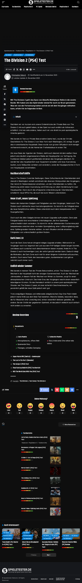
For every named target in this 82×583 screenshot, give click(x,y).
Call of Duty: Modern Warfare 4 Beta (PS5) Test (34, 438)
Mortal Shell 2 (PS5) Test (29, 468)
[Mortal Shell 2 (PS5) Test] (55, 471)
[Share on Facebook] (13, 69)
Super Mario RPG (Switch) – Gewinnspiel (26, 356)
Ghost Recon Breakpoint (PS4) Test (30, 543)
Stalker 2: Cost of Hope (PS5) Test (32, 458)
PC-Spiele (55, 535)
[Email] (27, 69)
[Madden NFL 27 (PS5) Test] (55, 491)
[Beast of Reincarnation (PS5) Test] (55, 501)
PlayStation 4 (18, 55)
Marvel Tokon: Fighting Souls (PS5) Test (34, 508)
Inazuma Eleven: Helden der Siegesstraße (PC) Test (50, 544)
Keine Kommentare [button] (70, 424)
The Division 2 (24, 381)
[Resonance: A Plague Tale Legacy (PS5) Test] (55, 450)
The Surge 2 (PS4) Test (21, 364)
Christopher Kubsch (19, 75)
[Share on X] (17, 69)
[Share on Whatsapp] (23, 69)
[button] (4, 2)
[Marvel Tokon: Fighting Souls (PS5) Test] (55, 512)
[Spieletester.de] (41, 2)
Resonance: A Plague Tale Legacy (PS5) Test (33, 448)
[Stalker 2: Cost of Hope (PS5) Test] (55, 461)
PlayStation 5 (33, 443)
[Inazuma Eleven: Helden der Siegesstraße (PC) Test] (51, 533)
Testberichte (30, 55)
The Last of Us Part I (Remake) (23, 360)
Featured (8, 55)
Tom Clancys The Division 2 (37, 381)
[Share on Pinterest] (20, 69)
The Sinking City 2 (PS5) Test (30, 478)
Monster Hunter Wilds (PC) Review (69, 543)
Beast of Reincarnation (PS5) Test (32, 498)
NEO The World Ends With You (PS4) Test (26, 371)
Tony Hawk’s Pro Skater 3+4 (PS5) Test (10, 543)
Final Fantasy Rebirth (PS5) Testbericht (26, 368)
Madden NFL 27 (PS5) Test (29, 488)
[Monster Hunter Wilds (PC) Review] (71, 533)
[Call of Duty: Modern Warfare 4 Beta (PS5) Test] (55, 440)
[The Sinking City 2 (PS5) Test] (55, 481)
